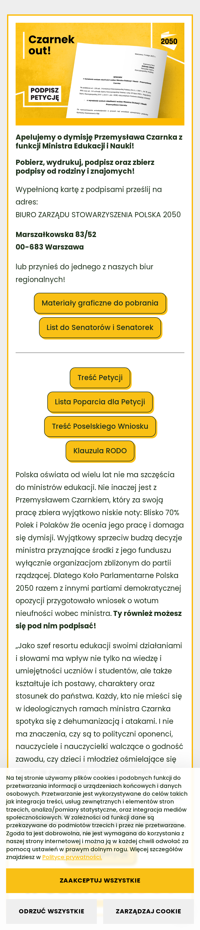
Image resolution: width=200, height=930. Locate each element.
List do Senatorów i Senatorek (100, 327)
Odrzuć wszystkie (51, 911)
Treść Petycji (100, 378)
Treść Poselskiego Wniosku (100, 426)
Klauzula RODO (100, 451)
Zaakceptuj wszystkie (100, 880)
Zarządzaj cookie (148, 911)
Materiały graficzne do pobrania (100, 303)
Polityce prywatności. (72, 857)
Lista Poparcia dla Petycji (100, 402)
